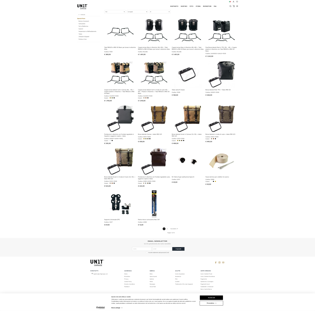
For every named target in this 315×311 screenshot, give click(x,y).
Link (167, 252)
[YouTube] (223, 263)
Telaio (80, 34)
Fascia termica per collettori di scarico (217, 177)
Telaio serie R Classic (178, 90)
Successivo (173, 228)
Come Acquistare (180, 274)
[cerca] (230, 6)
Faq (215, 6)
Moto (151, 274)
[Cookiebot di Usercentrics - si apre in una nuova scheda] (100, 308)
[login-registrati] (233, 2)
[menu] (237, 6)
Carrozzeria (82, 23)
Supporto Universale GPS (112, 219)
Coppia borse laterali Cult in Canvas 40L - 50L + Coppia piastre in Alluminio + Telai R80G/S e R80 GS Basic (119, 91)
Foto (191, 6)
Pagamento (204, 279)
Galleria (152, 279)
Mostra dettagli (115, 307)
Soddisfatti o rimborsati (207, 286)
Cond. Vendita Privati (206, 274)
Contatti (177, 281)
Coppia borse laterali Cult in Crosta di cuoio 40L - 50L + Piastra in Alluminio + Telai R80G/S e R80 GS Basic (153, 91)
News (151, 281)
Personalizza (210, 303)
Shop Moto (174, 6)
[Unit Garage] (97, 263)
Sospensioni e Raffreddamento (87, 31)
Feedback (127, 286)
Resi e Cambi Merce (206, 289)
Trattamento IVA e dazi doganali (184, 284)
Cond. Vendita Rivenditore (208, 276)
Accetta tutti (211, 297)
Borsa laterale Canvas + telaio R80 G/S (150, 134)
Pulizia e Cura (82, 39)
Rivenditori (207, 6)
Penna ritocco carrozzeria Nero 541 (149, 219)
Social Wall (153, 286)
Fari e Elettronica (83, 26)
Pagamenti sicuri (205, 284)
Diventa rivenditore (129, 284)
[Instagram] (219, 263)
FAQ (176, 279)
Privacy (126, 279)
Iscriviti (178, 249)
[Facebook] (215, 263)
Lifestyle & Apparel (84, 36)
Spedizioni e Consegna (207, 281)
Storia (198, 6)
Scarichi (81, 29)
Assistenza (178, 276)
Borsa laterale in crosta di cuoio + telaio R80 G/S (220, 134)
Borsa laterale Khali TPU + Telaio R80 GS (218, 90)
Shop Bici (184, 6)
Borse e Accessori (84, 21)
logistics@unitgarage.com (100, 274)
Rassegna (152, 284)
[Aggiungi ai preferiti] (130, 20)
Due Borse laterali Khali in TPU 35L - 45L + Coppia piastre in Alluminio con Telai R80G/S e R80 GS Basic (221, 49)
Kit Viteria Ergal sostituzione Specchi (183, 177)
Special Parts (81, 18)
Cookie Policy (128, 281)
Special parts (153, 276)
